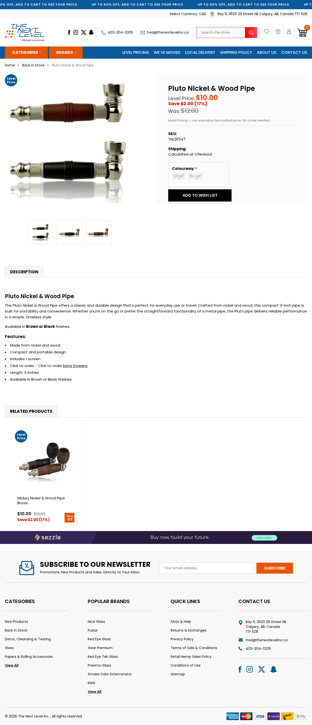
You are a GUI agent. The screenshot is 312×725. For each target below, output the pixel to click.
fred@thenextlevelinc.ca (168, 32)
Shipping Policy (236, 52)
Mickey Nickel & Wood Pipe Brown (41, 500)
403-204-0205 (120, 32)
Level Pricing (135, 52)
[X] (83, 32)
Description (24, 272)
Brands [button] (64, 52)
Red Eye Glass (99, 639)
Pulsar (93, 630)
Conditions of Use (186, 665)
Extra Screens (75, 365)
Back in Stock (16, 630)
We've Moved (167, 52)
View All (12, 665)
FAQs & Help (181, 621)
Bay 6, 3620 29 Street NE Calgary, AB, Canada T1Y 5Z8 (266, 626)
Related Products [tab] (31, 411)
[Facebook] (69, 32)
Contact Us (294, 52)
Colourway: (183, 168)
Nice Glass (96, 621)
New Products (16, 621)
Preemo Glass (99, 665)
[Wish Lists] (268, 32)
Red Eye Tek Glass (103, 656)
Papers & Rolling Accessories (29, 656)
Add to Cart (69, 518)
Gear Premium (100, 647)
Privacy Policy (182, 639)
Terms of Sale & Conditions (194, 647)
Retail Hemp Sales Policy (191, 656)
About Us (266, 52)
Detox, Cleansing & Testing (28, 639)
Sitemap (178, 674)
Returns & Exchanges (188, 630)
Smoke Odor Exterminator (110, 674)
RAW (91, 682)
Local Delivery (200, 52)
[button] (200, 195)
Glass (9, 647)
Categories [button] (25, 52)
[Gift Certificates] (279, 32)
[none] (69, 138)
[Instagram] (75, 32)
